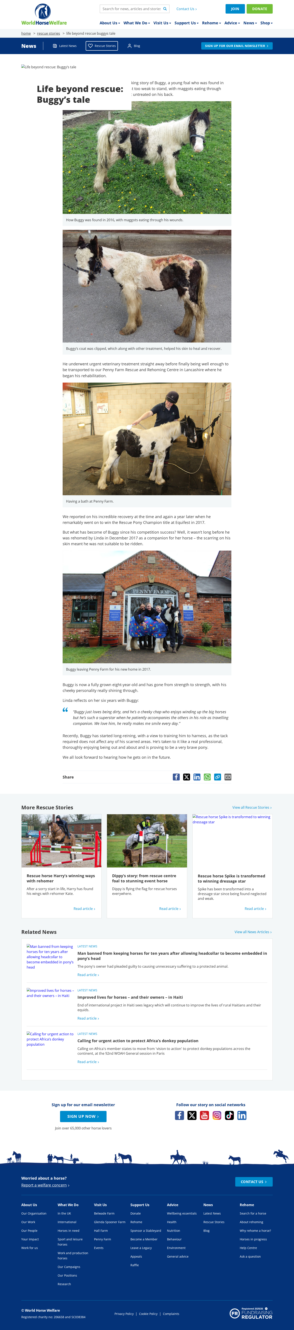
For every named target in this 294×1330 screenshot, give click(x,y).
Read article (83, 908)
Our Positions (67, 1275)
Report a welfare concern (44, 1185)
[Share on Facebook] (176, 777)
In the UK (64, 1213)
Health (171, 1222)
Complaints (171, 1314)
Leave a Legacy (141, 1248)
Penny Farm (102, 1239)
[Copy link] (217, 777)
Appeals (136, 1256)
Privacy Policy (124, 1314)
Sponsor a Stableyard (145, 1231)
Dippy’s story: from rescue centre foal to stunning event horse (144, 878)
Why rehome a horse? (255, 1231)
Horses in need (68, 1231)
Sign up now (81, 1116)
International (67, 1222)
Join (235, 8)
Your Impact (30, 1239)
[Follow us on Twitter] (192, 1115)
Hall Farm (101, 1231)
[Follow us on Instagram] (216, 1115)
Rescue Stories (105, 46)
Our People (29, 1231)
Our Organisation (33, 1213)
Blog (137, 46)
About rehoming (251, 1222)
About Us (108, 23)
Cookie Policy (148, 1314)
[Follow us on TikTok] (229, 1115)
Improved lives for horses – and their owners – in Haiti (130, 997)
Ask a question (250, 1256)
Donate (259, 8)
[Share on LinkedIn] (196, 777)
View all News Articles (252, 932)
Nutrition (173, 1231)
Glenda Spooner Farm (109, 1222)
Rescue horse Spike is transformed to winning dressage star (231, 878)
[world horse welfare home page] (44, 14)
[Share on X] (186, 777)
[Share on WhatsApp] (207, 777)
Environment (176, 1248)
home (26, 33)
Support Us (185, 23)
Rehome (210, 23)
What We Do (135, 23)
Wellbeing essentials (182, 1213)
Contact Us (185, 8)
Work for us (29, 1248)
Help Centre (248, 1248)
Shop (265, 23)
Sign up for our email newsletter (235, 46)
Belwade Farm (104, 1213)
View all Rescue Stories (250, 807)
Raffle (134, 1265)
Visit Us (160, 23)
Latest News (68, 46)
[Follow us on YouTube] (204, 1115)
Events (99, 1248)
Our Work (28, 1222)
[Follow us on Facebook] (179, 1115)
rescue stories (48, 33)
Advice (230, 23)
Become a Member (144, 1239)
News (248, 23)
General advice (178, 1256)
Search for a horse (253, 1213)
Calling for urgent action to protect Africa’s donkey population (137, 1040)
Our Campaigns (69, 1267)
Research (64, 1284)
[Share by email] (227, 777)
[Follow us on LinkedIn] (241, 1115)
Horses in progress (253, 1239)
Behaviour (174, 1239)
